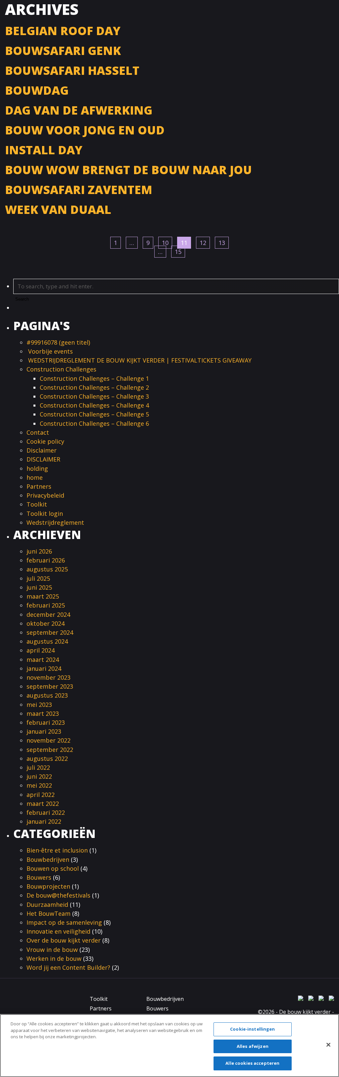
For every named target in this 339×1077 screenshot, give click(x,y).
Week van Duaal (58, 209)
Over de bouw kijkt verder (63, 940)
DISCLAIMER (43, 459)
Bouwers (38, 877)
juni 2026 (39, 551)
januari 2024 (43, 668)
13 (221, 243)
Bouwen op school (52, 868)
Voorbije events (49, 351)
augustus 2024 (47, 641)
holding (37, 468)
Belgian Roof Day (63, 30)
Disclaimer (41, 450)
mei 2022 (39, 785)
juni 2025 (39, 587)
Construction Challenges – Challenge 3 (94, 396)
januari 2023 (43, 731)
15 (178, 252)
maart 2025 (42, 596)
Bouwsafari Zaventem (78, 189)
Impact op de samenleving (64, 922)
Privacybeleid (45, 495)
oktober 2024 (45, 623)
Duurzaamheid (47, 904)
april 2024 (40, 650)
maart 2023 (42, 713)
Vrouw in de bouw (52, 950)
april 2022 (40, 795)
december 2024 (48, 614)
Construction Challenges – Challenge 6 (94, 423)
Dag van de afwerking (78, 110)
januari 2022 (43, 821)
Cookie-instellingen (252, 1029)
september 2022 (49, 750)
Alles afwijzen (252, 1046)
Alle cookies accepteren (252, 1063)
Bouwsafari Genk (63, 50)
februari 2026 (45, 560)
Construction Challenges (61, 369)
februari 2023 (45, 722)
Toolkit (36, 504)
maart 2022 (42, 804)
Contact (37, 432)
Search (22, 299)
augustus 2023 (47, 695)
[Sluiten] (328, 1045)
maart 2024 (42, 659)
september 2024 (49, 632)
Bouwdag (37, 90)
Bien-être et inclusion (57, 850)
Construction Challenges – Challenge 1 (94, 378)
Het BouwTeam (48, 913)
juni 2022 (39, 776)
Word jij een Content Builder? (68, 967)
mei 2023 (39, 705)
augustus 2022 (47, 758)
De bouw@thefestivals (58, 895)
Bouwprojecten (48, 886)
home (34, 477)
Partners (38, 486)
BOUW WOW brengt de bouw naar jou (128, 169)
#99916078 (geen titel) (58, 342)
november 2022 (48, 740)
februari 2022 (45, 812)
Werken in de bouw (53, 958)
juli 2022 (38, 767)
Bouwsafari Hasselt (72, 70)
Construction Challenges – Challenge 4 (94, 405)
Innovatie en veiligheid (58, 931)
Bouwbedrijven (47, 859)
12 (203, 243)
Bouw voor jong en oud (85, 130)
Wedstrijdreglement (56, 522)
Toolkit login (44, 513)
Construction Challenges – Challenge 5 (94, 414)
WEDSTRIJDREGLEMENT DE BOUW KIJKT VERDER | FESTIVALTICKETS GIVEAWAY (139, 360)
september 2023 (49, 686)
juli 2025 (38, 578)
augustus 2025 (47, 569)
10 (165, 243)
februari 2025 (45, 605)
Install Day (43, 150)
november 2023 (48, 677)
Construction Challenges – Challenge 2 (94, 387)
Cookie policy (45, 441)
